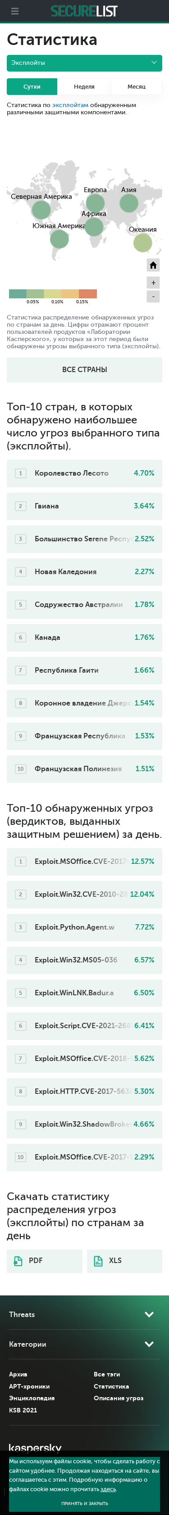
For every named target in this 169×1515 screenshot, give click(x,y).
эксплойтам (70, 105)
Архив (18, 1374)
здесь (108, 1489)
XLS (114, 1261)
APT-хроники (29, 1386)
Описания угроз (118, 1398)
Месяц (137, 86)
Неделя (84, 86)
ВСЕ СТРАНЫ (84, 370)
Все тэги (107, 1374)
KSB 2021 (23, 1410)
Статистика (111, 1386)
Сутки (32, 86)
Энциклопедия (32, 1398)
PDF (34, 1261)
